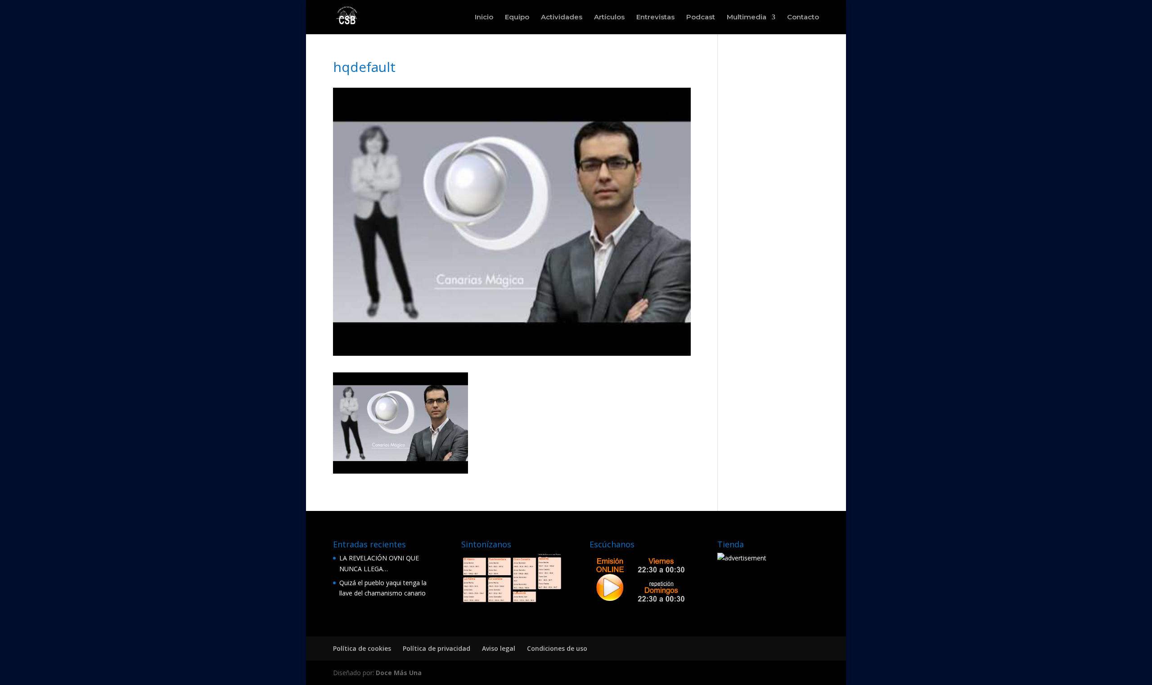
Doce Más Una (399, 672)
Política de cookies (362, 648)
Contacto (803, 17)
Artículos (609, 17)
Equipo (517, 17)
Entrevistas (655, 17)
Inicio (484, 17)
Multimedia (746, 17)
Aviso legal (498, 648)
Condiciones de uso (557, 648)
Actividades (561, 17)
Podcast (700, 17)
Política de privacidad (436, 648)
